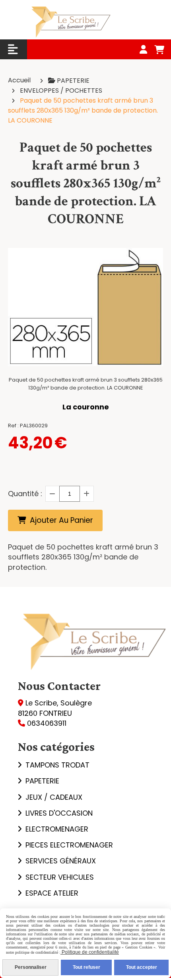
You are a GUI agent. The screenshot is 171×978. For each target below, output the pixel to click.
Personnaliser (31, 967)
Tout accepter (141, 967)
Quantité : (25, 494)
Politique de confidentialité (89, 952)
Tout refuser (86, 967)
